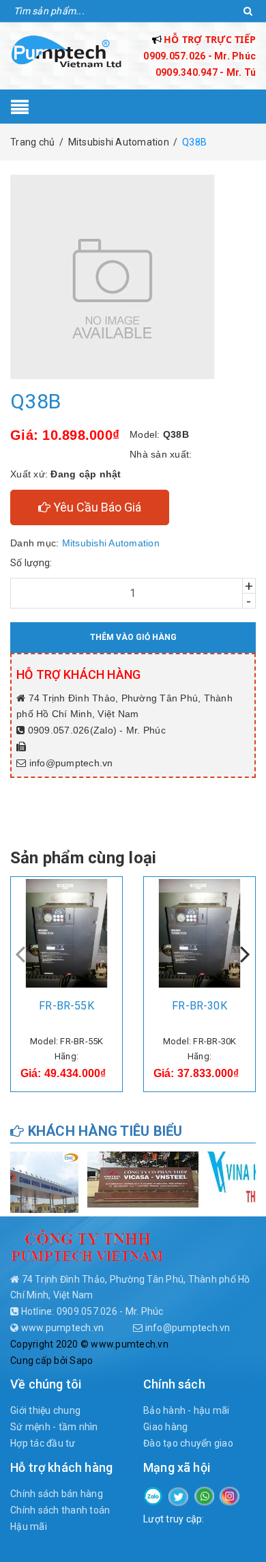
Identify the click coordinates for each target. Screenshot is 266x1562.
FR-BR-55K (66, 1005)
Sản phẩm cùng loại (83, 857)
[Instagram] (229, 1495)
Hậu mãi (28, 1526)
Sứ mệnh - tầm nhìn (54, 1426)
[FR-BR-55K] (66, 933)
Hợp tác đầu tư (43, 1443)
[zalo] (153, 1495)
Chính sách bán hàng (56, 1493)
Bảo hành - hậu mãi (186, 1410)
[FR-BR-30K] (199, 933)
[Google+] (204, 1495)
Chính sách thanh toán (60, 1510)
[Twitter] (178, 1496)
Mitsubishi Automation (111, 543)
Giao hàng (165, 1426)
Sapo (81, 1360)
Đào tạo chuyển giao (188, 1443)
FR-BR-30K (199, 1005)
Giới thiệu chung (45, 1410)
